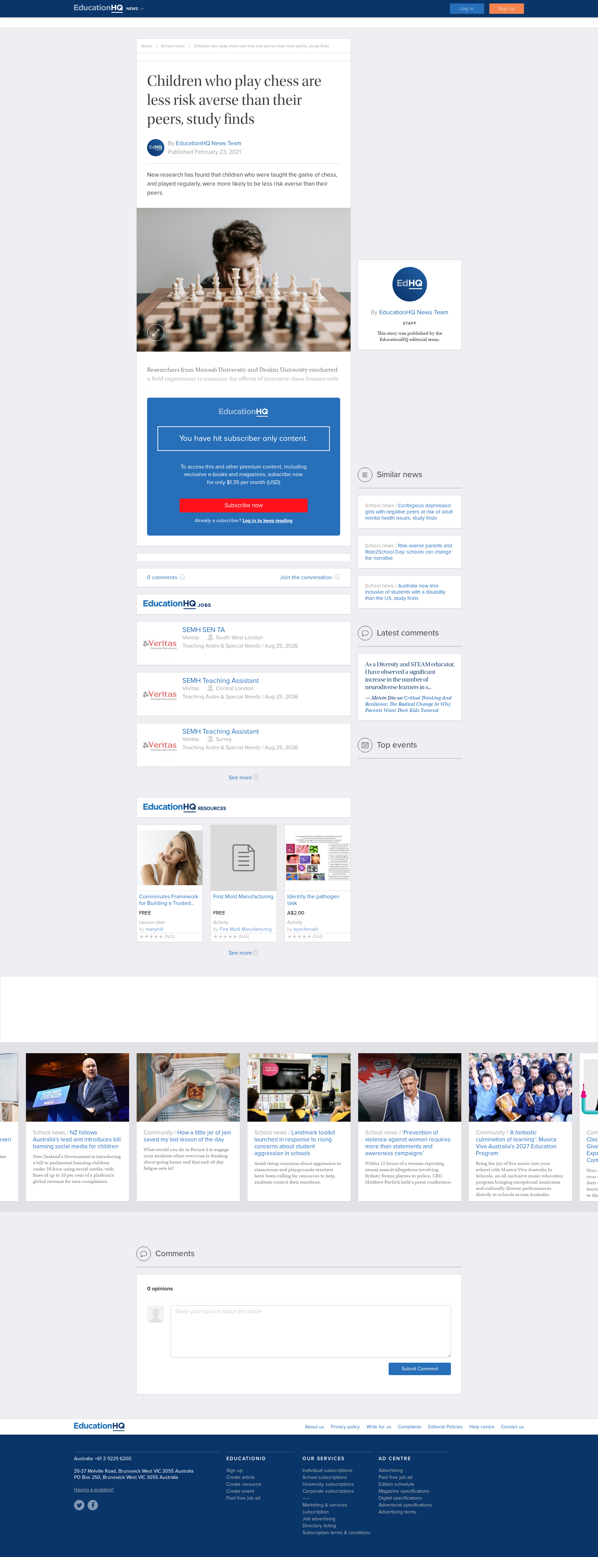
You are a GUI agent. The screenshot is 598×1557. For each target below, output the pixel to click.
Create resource (243, 1484)
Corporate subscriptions (328, 1491)
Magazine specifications (404, 1491)
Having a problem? (94, 1490)
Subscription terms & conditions (336, 1533)
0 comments (163, 577)
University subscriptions (328, 1484)
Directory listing (319, 1526)
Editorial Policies (445, 1427)
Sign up (506, 8)
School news (173, 46)
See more (240, 777)
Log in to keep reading (267, 520)
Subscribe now (244, 505)
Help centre (482, 1427)
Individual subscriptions (327, 1470)
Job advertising (318, 1519)
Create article (240, 1477)
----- (305, 1498)
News (146, 46)
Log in (467, 8)
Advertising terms (397, 1512)
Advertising (391, 1470)
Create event (240, 1491)
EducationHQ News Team (209, 143)
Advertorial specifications (405, 1505)
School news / (409, 511)
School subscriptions (324, 1477)
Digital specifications (400, 1498)
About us (314, 1427)
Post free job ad (243, 1498)
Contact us (512, 1427)
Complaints (410, 1427)
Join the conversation (307, 577)
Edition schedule (396, 1484)
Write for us (378, 1427)
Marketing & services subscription (324, 1508)
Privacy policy (345, 1427)
